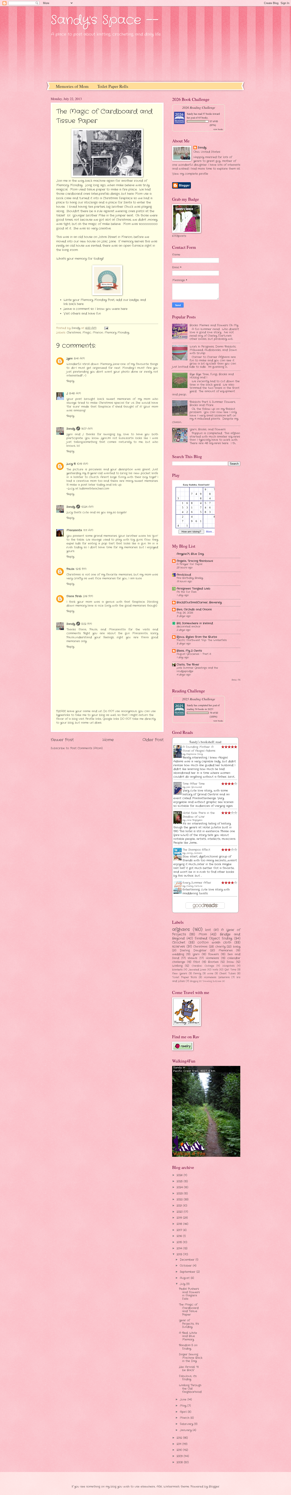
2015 (180, 1242)
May (183, 1406)
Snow (230, 962)
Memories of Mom (72, 86)
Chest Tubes (227, 973)
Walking (177, 966)
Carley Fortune (194, 886)
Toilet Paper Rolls (112, 86)
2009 (180, 1456)
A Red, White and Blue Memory (188, 1336)
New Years (179, 973)
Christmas (74, 333)
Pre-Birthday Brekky (190, 578)
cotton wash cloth (214, 942)
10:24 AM (87, 507)
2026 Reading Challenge (198, 107)
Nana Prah (74, 596)
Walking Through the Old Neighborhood (190, 1388)
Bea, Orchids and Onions (194, 609)
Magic (86, 333)
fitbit (196, 962)
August (185, 1278)
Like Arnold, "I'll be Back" (189, 1368)
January (186, 1430)
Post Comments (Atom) (86, 748)
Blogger (214, 1487)
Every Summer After (197, 883)
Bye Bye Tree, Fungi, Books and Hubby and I (212, 375)
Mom (203, 934)
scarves (178, 946)
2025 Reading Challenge (198, 699)
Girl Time (230, 969)
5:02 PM (86, 624)
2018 (180, 1224)
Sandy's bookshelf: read (205, 742)
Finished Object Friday (213, 938)
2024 (180, 1187)
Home (108, 740)
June (183, 1400)
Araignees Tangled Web (193, 589)
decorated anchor (188, 627)
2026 (180, 1175)
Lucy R (71, 464)
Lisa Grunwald (194, 787)
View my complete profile (190, 174)
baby (236, 947)
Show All (236, 680)
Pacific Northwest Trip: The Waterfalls (202, 640)
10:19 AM (82, 464)
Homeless (212, 958)
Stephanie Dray (194, 754)
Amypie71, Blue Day (190, 554)
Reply (70, 381)
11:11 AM (88, 530)
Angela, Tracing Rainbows (195, 561)
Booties (213, 962)
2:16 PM (88, 596)
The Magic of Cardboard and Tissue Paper (189, 1309)
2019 (180, 1218)
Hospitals (228, 966)
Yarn (196, 954)
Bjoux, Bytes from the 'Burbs (197, 637)
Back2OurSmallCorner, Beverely (199, 602)
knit (208, 930)
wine (210, 973)
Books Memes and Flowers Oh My (214, 325)
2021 (180, 1206)
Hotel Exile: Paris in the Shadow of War (199, 815)
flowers (213, 954)
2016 (180, 1236)
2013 (180, 1254)
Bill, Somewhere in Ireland (195, 623)
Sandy (70, 429)
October (186, 1266)
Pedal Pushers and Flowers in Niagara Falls (189, 1294)
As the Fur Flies (186, 592)
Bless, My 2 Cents (189, 651)
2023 (180, 1193)
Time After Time (194, 784)
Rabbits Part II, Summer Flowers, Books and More (213, 403)
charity (220, 947)
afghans (181, 929)
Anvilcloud (184, 575)
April (184, 1412)
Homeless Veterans (217, 977)
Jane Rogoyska (194, 820)
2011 (179, 1444)
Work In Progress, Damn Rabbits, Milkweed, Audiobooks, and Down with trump (213, 350)
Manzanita (74, 530)
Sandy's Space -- (104, 20)
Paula (70, 569)
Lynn (69, 359)
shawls (192, 958)
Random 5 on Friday (188, 1346)
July (183, 1284)
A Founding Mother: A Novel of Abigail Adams (199, 749)
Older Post (153, 740)
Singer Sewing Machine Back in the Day (190, 1357)
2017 (180, 1230)
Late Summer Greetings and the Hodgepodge (197, 669)
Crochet (178, 942)
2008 (180, 1462)
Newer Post (62, 740)
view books (218, 129)
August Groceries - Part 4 (194, 654)
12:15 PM (81, 569)
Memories (226, 950)
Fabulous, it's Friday (188, 1377)
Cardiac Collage (203, 966)
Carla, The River (188, 665)
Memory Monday (117, 333)
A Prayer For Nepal (189, 564)
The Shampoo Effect (196, 850)
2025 (180, 1181)
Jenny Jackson (194, 853)
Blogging (194, 981)
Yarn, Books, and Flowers (208, 429)
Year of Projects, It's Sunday (189, 1323)
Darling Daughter (193, 950)
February (187, 1424)
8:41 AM (79, 359)
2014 (180, 1248)
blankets (177, 969)
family (197, 973)
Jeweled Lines (197, 969)
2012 (180, 1438)
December (188, 1260)
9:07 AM (87, 429)
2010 (180, 1450)
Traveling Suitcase (211, 981)
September (188, 1272)
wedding (178, 954)
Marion (98, 333)
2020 (180, 1212)
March (185, 1418)
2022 (180, 1199)
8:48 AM (75, 393)
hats (215, 969)
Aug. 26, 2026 (185, 613)
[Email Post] (106, 328)
